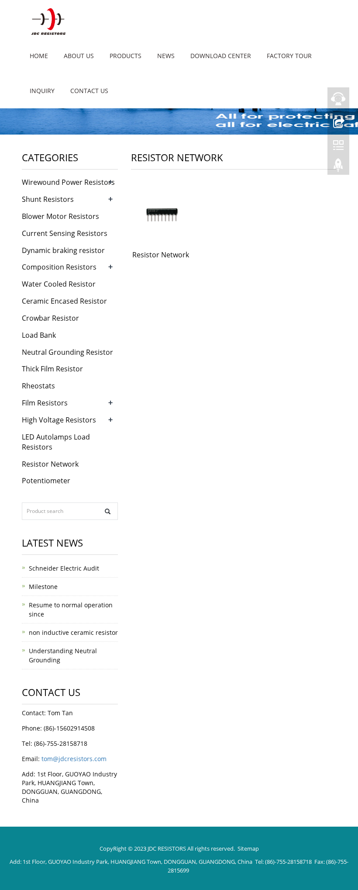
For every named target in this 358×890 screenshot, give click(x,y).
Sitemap (248, 848)
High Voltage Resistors (59, 420)
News (166, 56)
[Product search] (107, 511)
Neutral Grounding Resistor (67, 352)
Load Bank (39, 335)
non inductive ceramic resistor (73, 632)
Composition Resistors (59, 267)
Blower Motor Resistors (60, 216)
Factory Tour (289, 56)
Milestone (43, 586)
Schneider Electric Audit (64, 568)
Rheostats (38, 386)
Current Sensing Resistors (64, 233)
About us (79, 56)
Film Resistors (45, 403)
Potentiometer (46, 480)
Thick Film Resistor (52, 369)
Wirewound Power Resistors (68, 182)
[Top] (338, 167)
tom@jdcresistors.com (74, 759)
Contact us (89, 91)
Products (125, 56)
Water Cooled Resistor (59, 284)
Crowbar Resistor (50, 318)
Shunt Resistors (48, 199)
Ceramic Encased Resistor (64, 301)
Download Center (220, 56)
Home (39, 56)
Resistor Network (160, 255)
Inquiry (42, 91)
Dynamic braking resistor (63, 250)
